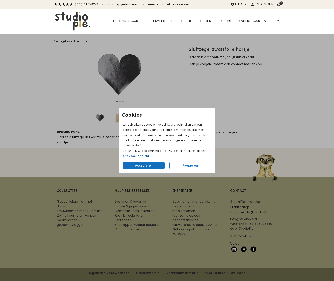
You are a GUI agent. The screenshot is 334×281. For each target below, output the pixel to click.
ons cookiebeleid (136, 156)
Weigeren (190, 165)
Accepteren (144, 165)
